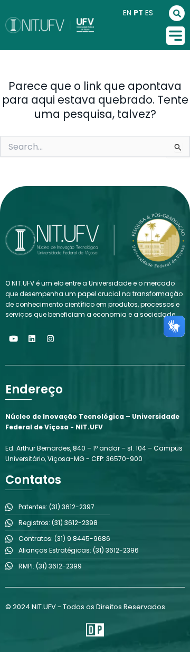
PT (138, 13)
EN (127, 13)
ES (149, 13)
